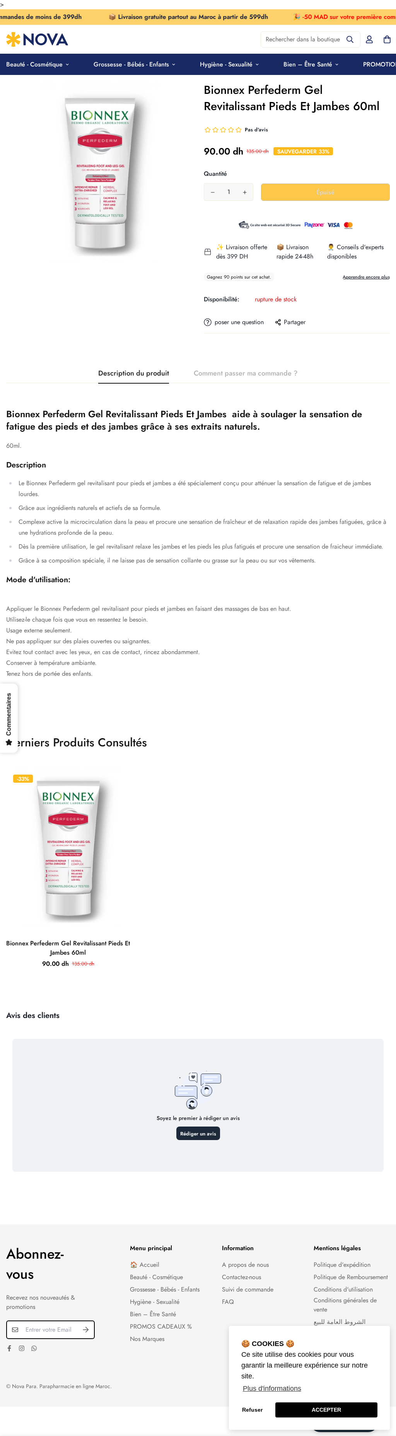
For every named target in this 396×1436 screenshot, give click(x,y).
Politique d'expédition (342, 1264)
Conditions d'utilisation (343, 1289)
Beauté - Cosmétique (156, 1277)
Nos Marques (147, 1338)
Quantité (215, 173)
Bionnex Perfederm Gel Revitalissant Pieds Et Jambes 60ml (68, 948)
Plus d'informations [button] (272, 1388)
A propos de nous (245, 1264)
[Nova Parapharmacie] (37, 39)
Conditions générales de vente (345, 1305)
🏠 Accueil (144, 1264)
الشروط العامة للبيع (339, 1321)
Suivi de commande (247, 1289)
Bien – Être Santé (307, 64)
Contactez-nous (241, 1277)
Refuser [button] (252, 1410)
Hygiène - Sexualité (226, 64)
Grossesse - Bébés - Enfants (131, 64)
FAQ (228, 1301)
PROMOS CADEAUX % (161, 1326)
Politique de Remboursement (351, 1277)
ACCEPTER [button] (326, 1410)
